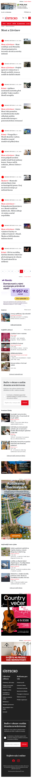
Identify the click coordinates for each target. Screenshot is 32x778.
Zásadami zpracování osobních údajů (17, 394)
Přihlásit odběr (15, 400)
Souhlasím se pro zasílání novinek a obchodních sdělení (17, 394)
